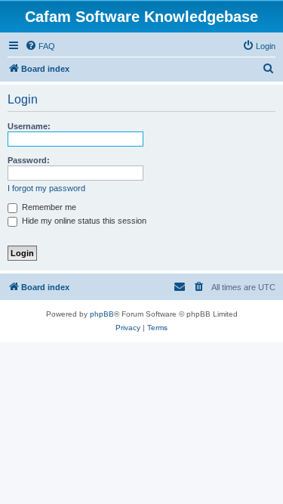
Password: (29, 160)
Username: (29, 126)
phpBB (102, 314)
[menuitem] (40, 46)
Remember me (48, 207)
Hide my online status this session (83, 220)
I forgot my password (46, 188)
